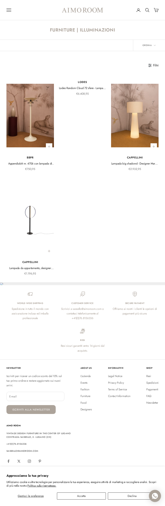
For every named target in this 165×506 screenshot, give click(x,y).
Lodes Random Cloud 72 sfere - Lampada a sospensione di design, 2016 (82, 88)
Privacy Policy (116, 383)
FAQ (148, 396)
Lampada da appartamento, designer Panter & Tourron (30, 268)
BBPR (30, 157)
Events (84, 383)
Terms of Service (117, 389)
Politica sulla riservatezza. (41, 486)
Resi (148, 376)
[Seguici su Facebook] (8, 461)
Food (83, 403)
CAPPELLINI (135, 157)
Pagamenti (152, 389)
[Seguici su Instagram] (29, 461)
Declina (132, 496)
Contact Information (119, 396)
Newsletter (152, 403)
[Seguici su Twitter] (19, 461)
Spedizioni (152, 383)
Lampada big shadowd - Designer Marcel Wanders (135, 163)
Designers (86, 409)
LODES (82, 82)
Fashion (84, 389)
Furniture (85, 396)
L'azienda (85, 376)
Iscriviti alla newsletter (31, 410)
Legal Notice (115, 376)
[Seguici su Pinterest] (40, 461)
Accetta (81, 496)
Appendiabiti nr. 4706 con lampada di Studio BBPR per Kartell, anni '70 (30, 163)
